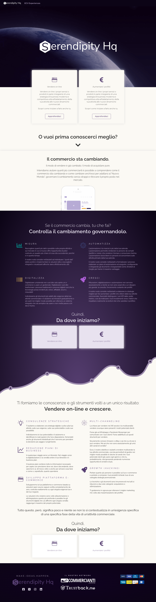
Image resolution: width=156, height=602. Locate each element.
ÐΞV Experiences (32, 3)
